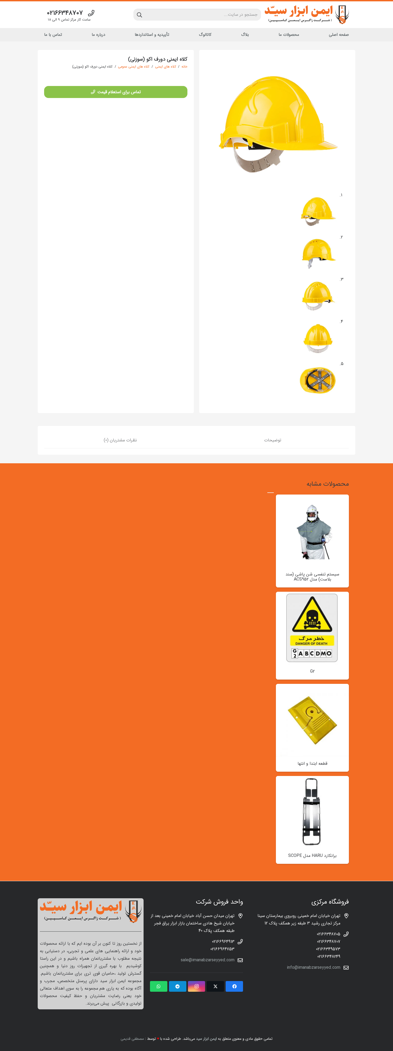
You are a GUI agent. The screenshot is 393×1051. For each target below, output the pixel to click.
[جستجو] (139, 15)
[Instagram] (196, 986)
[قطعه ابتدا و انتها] (312, 687)
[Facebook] (234, 986)
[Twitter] (215, 986)
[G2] (312, 595)
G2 (312, 671)
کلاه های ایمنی (165, 66)
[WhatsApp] (158, 986)
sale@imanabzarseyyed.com (207, 960)
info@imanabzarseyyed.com (313, 967)
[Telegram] (177, 986)
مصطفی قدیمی (132, 1039)
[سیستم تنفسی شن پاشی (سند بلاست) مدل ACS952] (312, 498)
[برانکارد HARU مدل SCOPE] (312, 779)
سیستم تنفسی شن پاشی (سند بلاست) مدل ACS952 (312, 577)
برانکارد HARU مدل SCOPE (312, 855)
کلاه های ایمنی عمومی (133, 66)
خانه (184, 66)
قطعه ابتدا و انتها (312, 763)
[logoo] (307, 14)
